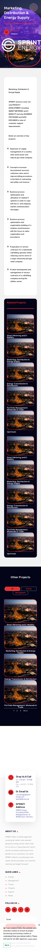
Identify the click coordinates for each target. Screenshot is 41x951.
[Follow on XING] (20, 909)
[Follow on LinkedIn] (8, 909)
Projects (11, 888)
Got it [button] (7, 945)
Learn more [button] (32, 939)
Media (10, 896)
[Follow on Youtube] (14, 909)
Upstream (11, 432)
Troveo (11, 884)
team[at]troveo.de (22, 799)
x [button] (39, 925)
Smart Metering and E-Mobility (17, 336)
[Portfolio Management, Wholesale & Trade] (20, 396)
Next (25, 711)
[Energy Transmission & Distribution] (20, 372)
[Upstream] (20, 420)
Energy (29, 589)
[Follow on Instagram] (27, 909)
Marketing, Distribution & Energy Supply (18, 361)
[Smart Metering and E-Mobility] (20, 324)
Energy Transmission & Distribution (17, 385)
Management (20, 593)
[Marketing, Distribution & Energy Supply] (20, 348)
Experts (11, 892)
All (12, 589)
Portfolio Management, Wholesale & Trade (17, 409)
